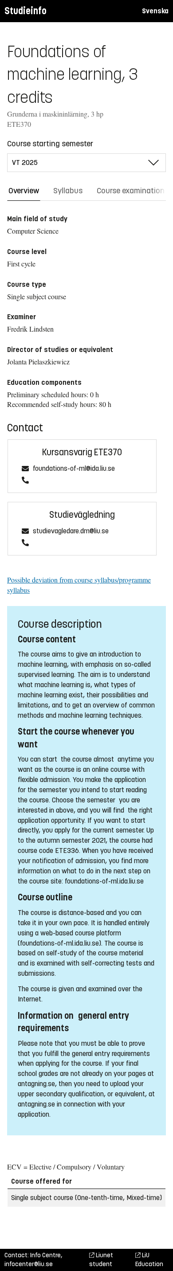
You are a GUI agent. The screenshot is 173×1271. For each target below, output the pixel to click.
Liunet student (101, 1259)
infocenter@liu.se (28, 1264)
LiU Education (149, 1259)
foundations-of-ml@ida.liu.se (74, 469)
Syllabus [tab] (68, 191)
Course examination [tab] (131, 191)
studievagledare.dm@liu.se (71, 531)
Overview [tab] (23, 191)
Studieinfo (25, 11)
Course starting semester (50, 144)
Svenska (155, 11)
